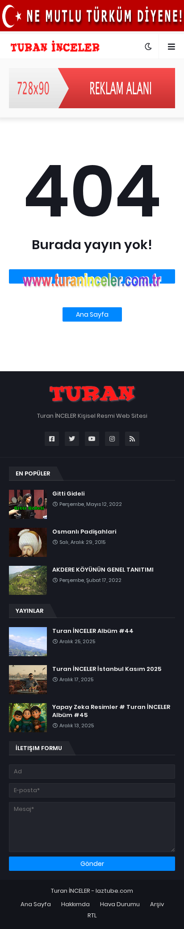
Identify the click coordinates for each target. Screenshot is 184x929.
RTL (92, 915)
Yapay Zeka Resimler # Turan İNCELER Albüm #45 (111, 711)
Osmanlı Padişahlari (84, 532)
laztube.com (114, 891)
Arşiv (157, 904)
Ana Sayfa (92, 314)
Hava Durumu (120, 904)
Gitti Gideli (68, 494)
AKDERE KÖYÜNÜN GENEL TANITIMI (103, 570)
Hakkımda (75, 904)
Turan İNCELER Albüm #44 (93, 631)
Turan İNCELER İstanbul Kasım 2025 (106, 669)
